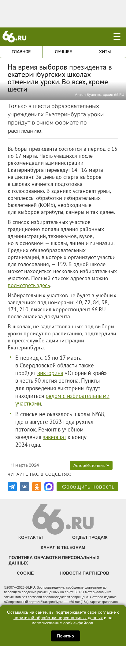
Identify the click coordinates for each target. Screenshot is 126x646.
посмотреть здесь (29, 285)
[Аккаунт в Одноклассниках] (36, 486)
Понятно (65, 635)
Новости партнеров (84, 573)
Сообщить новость (88, 487)
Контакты (30, 537)
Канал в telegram (63, 547)
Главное (21, 51)
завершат (54, 437)
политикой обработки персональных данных (58, 617)
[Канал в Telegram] (12, 486)
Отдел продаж (90, 537)
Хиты (105, 51)
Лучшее (63, 51)
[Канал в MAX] (49, 486)
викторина (50, 373)
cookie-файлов (78, 623)
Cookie (25, 573)
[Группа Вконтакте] (24, 486)
